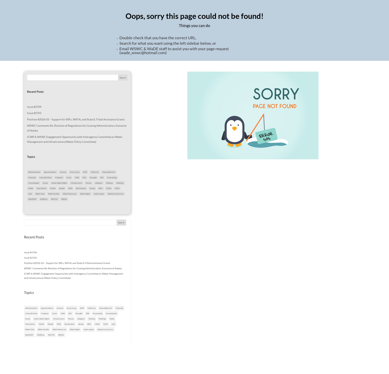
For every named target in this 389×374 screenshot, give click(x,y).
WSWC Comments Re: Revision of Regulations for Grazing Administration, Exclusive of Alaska (73, 268)
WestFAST (32, 199)
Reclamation (81, 188)
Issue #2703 (34, 113)
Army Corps (74, 172)
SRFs (101, 188)
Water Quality (53, 194)
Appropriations (50, 172)
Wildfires (43, 199)
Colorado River (46, 177)
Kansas (88, 183)
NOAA (52, 188)
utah (30, 194)
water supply (99, 194)
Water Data (40, 194)
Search (123, 77)
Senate (92, 188)
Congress (59, 177)
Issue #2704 (34, 106)
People (62, 188)
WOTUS (54, 199)
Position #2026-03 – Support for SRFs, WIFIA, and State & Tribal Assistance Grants (76, 119)
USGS (117, 188)
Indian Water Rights (59, 183)
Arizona (63, 172)
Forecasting (112, 177)
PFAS (70, 188)
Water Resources (69, 194)
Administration (34, 172)
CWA (77, 177)
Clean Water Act (108, 172)
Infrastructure (76, 183)
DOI (84, 177)
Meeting (109, 183)
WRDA (64, 199)
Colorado (32, 177)
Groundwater (33, 183)
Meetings (120, 183)
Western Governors (116, 194)
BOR (85, 172)
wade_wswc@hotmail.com (143, 52)
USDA (108, 188)
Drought (93, 177)
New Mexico (41, 188)
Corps (68, 177)
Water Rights (85, 194)
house (45, 183)
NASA (30, 188)
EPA (101, 177)
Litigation (98, 183)
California (95, 172)
